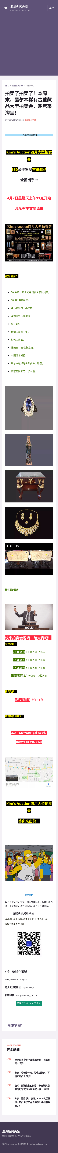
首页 (7, 85)
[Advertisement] (29, 46)
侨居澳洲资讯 (17, 85)
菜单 (51, 8)
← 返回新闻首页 (13, 1025)
